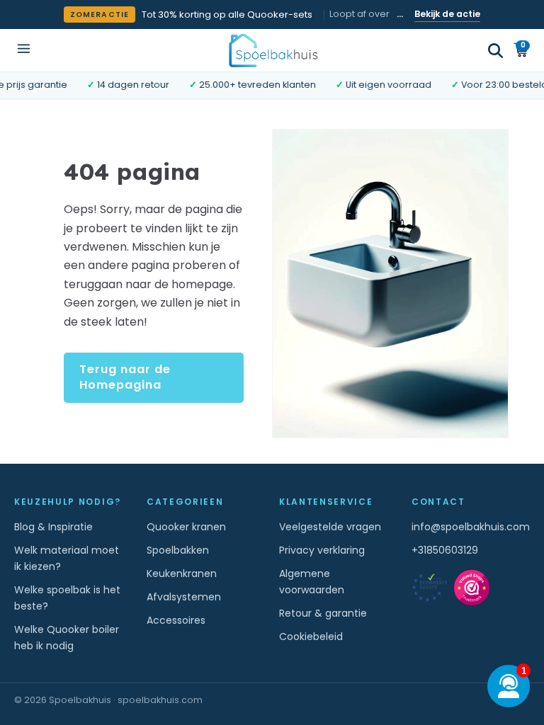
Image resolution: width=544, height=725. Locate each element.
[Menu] (23, 50)
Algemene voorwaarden (311, 581)
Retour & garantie (323, 613)
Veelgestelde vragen (330, 527)
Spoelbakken (178, 550)
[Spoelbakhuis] (272, 50)
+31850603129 (445, 550)
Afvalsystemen (184, 597)
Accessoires (176, 620)
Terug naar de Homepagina (125, 377)
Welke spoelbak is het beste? (67, 598)
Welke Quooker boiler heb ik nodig (66, 637)
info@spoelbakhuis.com (471, 527)
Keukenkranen (182, 573)
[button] (495, 50)
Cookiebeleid (311, 636)
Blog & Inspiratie (53, 527)
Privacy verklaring (322, 550)
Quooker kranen (186, 527)
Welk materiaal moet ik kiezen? (66, 558)
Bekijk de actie (447, 14)
